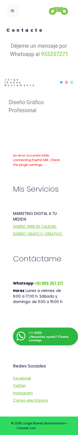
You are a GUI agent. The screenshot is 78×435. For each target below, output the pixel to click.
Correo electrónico (30, 400)
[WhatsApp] (71, 82)
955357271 (54, 54)
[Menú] (12, 10)
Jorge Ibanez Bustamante (20, 82)
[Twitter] (61, 82)
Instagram (23, 393)
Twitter (19, 385)
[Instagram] (66, 82)
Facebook (22, 378)
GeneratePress (49, 428)
